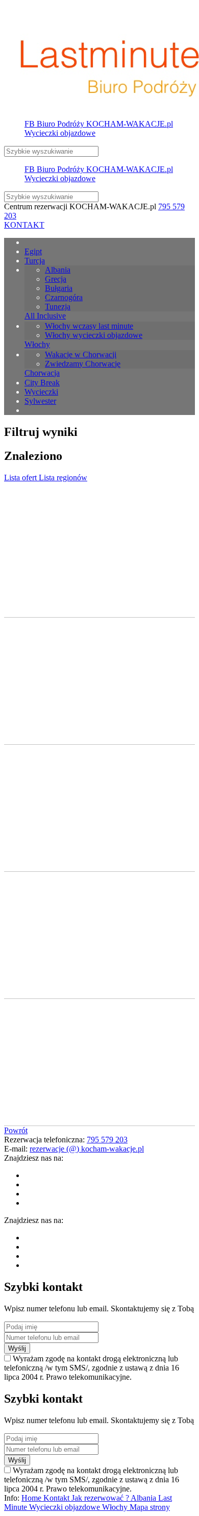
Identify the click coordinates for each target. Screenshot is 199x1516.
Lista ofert (21, 477)
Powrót (16, 1130)
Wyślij (17, 1348)
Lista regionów (63, 477)
